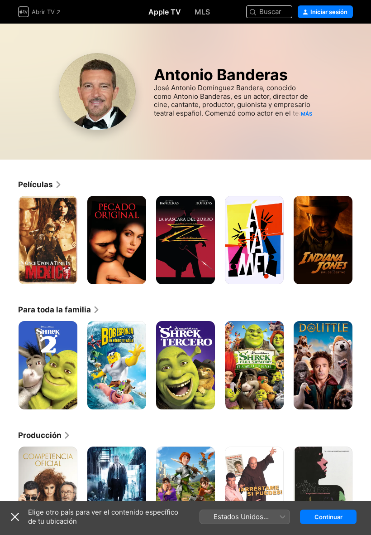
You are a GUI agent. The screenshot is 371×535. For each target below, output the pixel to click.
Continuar (328, 516)
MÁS (306, 114)
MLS (202, 11)
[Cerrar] (15, 517)
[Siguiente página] (362, 240)
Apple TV (164, 11)
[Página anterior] (9, 240)
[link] (40, 185)
